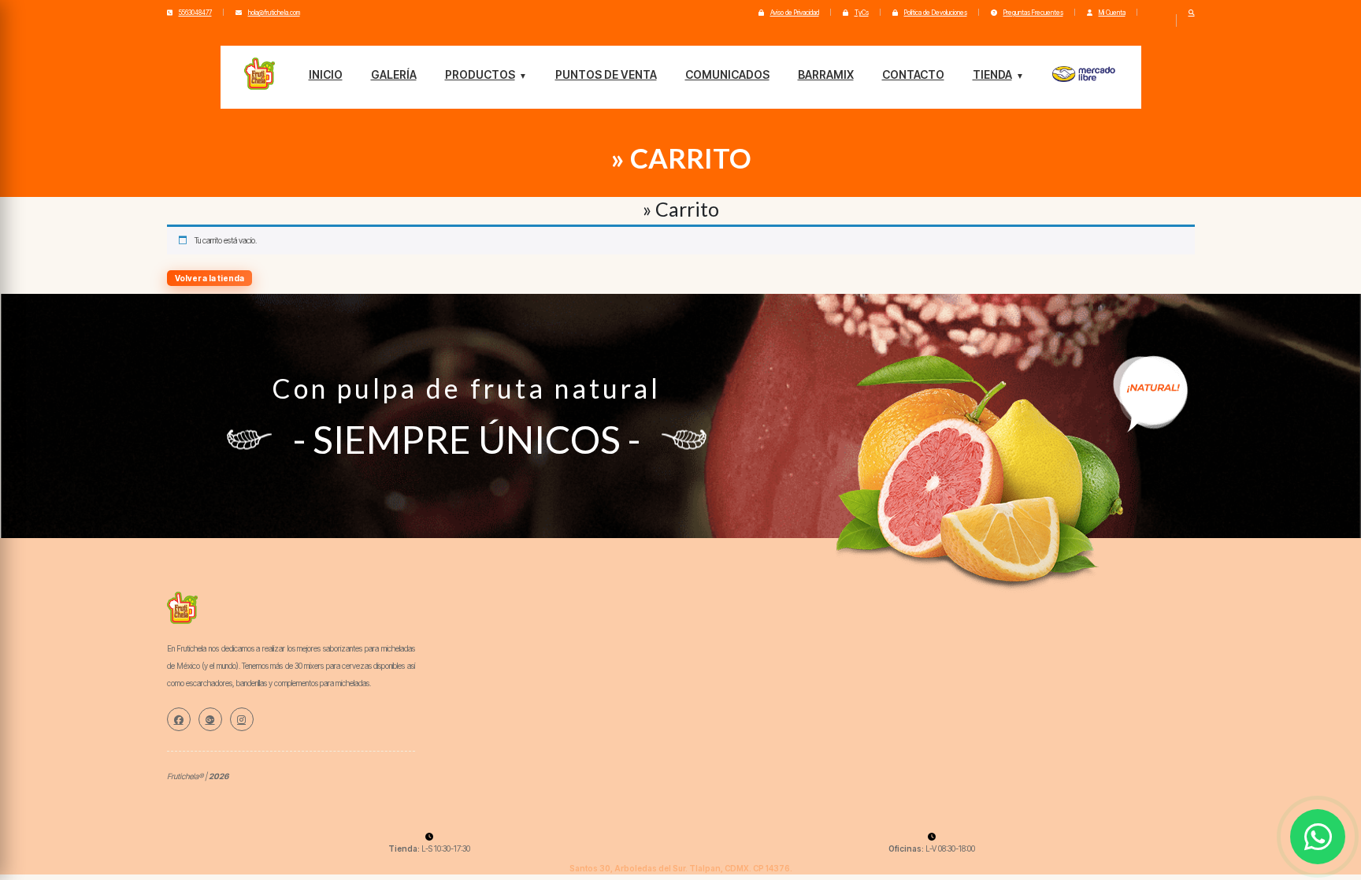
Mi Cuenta (1112, 13)
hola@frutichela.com (274, 13)
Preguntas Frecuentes (1033, 13)
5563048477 (195, 13)
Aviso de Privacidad (794, 13)
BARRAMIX (826, 74)
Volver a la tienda (209, 278)
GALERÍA (394, 74)
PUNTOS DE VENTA (606, 74)
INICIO (326, 74)
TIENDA (992, 74)
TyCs (862, 13)
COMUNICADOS (727, 74)
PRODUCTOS (480, 74)
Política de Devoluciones (935, 13)
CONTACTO (913, 74)
